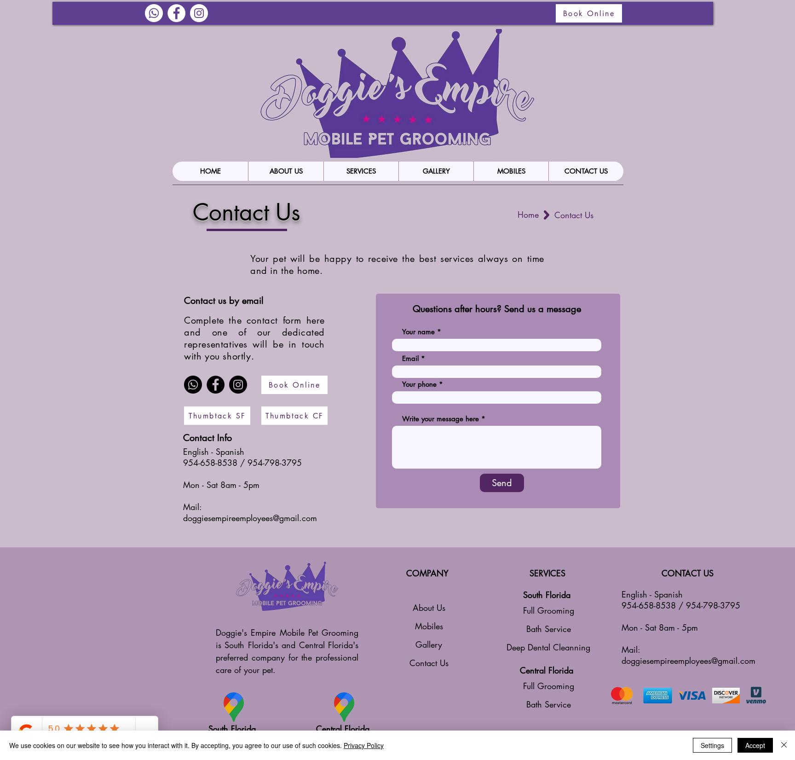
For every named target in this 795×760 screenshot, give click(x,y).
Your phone (419, 384)
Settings (712, 745)
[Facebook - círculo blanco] (176, 13)
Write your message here (440, 418)
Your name (418, 331)
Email (410, 358)
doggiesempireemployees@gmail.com (250, 517)
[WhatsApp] (154, 13)
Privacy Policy (364, 745)
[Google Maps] (234, 707)
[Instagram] (199, 13)
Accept (755, 745)
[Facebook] (216, 385)
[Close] (783, 745)
